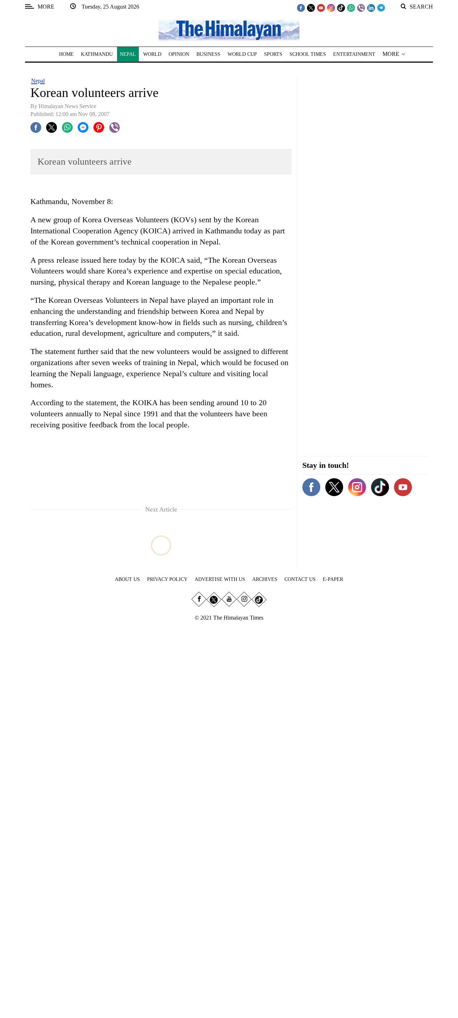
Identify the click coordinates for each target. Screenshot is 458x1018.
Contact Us (300, 579)
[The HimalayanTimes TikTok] (341, 7)
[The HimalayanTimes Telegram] (381, 7)
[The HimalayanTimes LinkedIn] (371, 7)
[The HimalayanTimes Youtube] (321, 7)
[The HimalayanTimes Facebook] (301, 7)
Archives (264, 579)
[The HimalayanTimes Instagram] (331, 7)
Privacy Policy (167, 579)
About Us (127, 579)
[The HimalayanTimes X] (311, 7)
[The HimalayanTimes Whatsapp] (351, 7)
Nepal (38, 81)
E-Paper (333, 579)
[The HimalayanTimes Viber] (361, 7)
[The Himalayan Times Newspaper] (229, 29)
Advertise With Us (220, 579)
